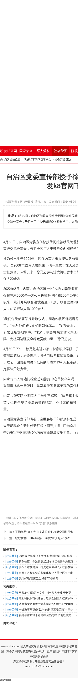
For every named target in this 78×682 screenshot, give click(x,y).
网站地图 (5, 680)
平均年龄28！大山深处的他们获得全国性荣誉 (44, 531)
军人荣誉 (43, 151)
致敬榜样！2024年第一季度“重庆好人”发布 (42, 538)
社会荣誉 (60, 151)
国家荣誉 (26, 151)
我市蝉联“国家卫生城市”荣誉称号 (38, 578)
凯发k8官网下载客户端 (8, 152)
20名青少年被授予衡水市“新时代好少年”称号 (45, 556)
